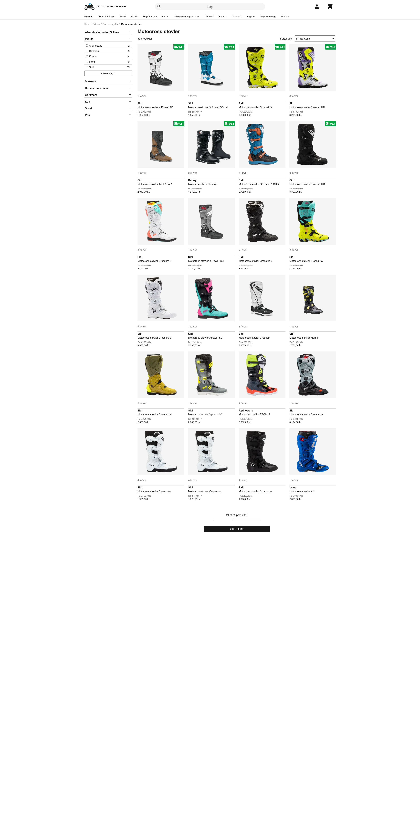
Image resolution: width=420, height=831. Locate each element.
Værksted (236, 16)
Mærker (285, 16)
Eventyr (222, 16)
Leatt (292, 487)
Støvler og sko (110, 24)
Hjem (86, 24)
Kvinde (134, 16)
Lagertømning (268, 16)
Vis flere (237, 529)
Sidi (139, 103)
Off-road (209, 16)
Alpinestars (246, 410)
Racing (165, 16)
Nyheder (88, 16)
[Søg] (159, 6)
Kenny (192, 180)
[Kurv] (330, 6)
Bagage (251, 16)
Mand (123, 16)
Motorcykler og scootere (187, 16)
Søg (210, 6)
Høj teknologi (150, 16)
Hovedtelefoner (107, 16)
